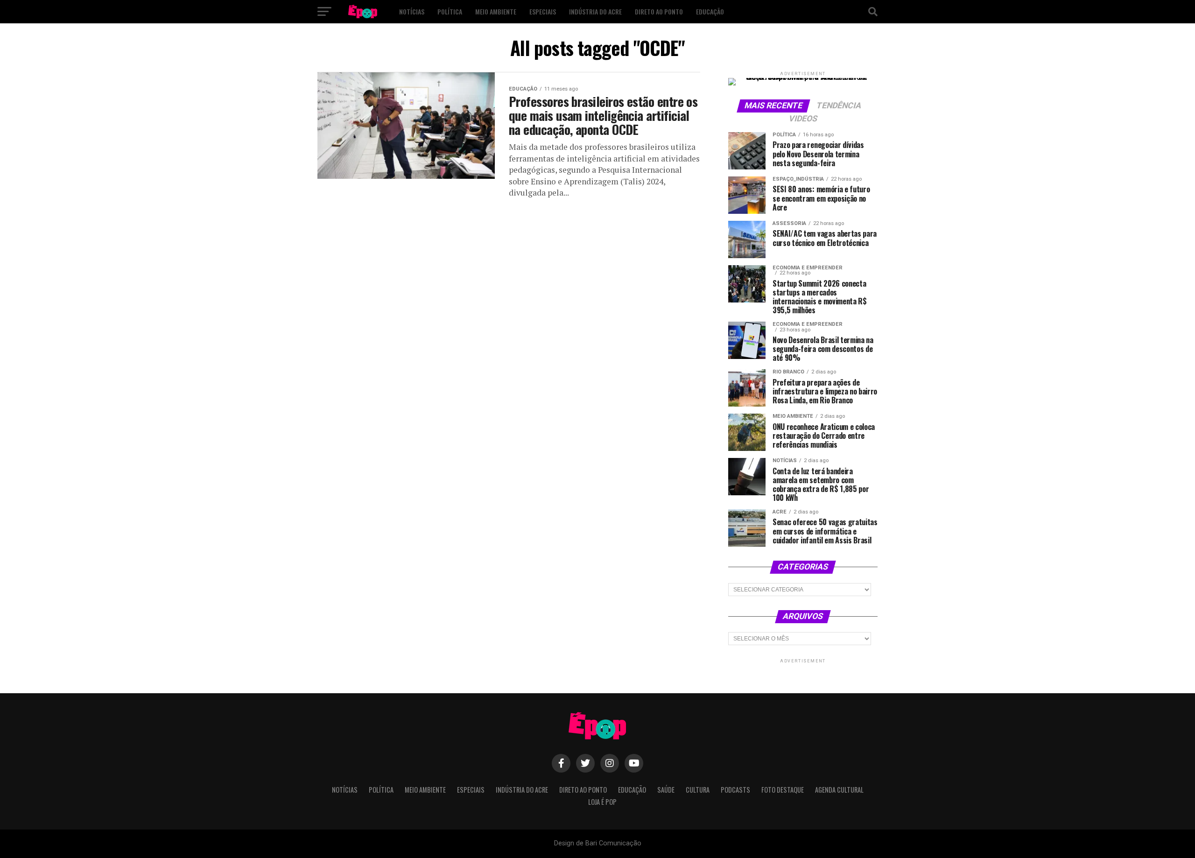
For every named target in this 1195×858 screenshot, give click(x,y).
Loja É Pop (602, 802)
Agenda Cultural (839, 790)
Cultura (698, 790)
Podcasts (735, 790)
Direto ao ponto (659, 11)
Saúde (666, 790)
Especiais (542, 11)
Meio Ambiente (495, 11)
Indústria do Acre (595, 11)
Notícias (411, 11)
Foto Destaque (782, 790)
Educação (710, 11)
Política (449, 11)
